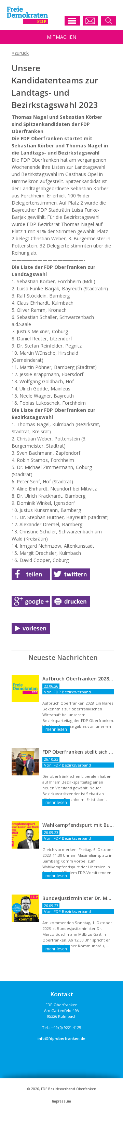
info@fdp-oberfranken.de (61, 1038)
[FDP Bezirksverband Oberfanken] (27, 22)
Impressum (61, 1101)
